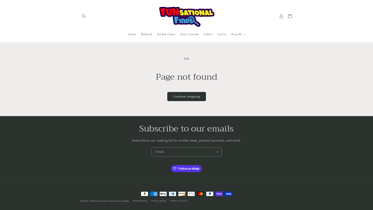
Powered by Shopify (118, 201)
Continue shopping (186, 96)
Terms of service (179, 201)
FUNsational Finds (98, 201)
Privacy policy (158, 201)
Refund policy (140, 201)
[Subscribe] (217, 152)
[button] (84, 16)
